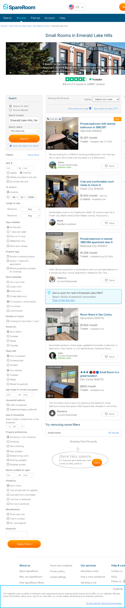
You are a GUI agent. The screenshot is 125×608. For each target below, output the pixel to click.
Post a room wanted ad (93, 576)
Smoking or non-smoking (22, 437)
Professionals (16, 360)
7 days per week (18, 231)
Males (13, 341)
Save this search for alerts (26, 145)
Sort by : (89, 99)
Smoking (14, 441)
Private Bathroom (18, 296)
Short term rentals (19, 246)
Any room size (17, 282)
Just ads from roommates (22, 494)
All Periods (15, 227)
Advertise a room (89, 571)
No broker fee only (19, 181)
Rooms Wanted (20, 110)
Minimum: (12, 209)
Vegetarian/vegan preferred (23, 409)
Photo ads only (17, 514)
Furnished (15, 306)
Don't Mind (15, 331)
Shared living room (19, 455)
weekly (13, 172)
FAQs (114, 576)
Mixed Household (19, 384)
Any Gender (16, 370)
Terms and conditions (61, 565)
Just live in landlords (20, 499)
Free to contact (17, 518)
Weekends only (17, 241)
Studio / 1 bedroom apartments (19, 262)
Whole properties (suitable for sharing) (23, 270)
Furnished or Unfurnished (23, 301)
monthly (27, 172)
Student (14, 365)
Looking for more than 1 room (24, 321)
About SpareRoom (28, 571)
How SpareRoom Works (31, 582)
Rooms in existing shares (22, 256)
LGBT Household (18, 405)
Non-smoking (17, 446)
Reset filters (33, 155)
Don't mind (15, 485)
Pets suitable (16, 451)
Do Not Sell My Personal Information (104, 603)
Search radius (15, 127)
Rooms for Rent (20, 106)
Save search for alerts (103, 108)
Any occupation (18, 356)
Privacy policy (57, 571)
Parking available (18, 460)
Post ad (35, 18)
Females (14, 336)
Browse (21, 18)
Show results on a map (78, 108)
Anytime (14, 192)
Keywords (11, 529)
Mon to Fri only (17, 236)
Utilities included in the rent (23, 177)
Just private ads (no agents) (24, 490)
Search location (16, 115)
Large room (15, 286)
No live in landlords (19, 504)
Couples (14, 345)
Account (50, 18)
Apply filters (24, 544)
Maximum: (12, 215)
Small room (15, 291)
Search (7, 18)
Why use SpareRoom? (30, 576)
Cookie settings (58, 576)
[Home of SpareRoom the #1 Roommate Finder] (19, 7)
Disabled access (18, 464)
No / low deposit (18, 523)
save (97, 462)
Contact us (117, 571)
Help (62, 18)
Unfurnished (16, 310)
